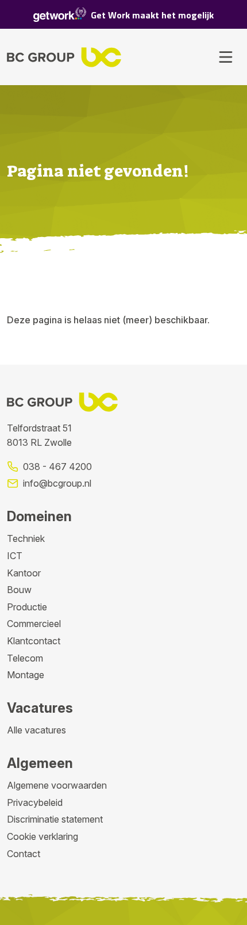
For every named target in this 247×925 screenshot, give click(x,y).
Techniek (26, 538)
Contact (23, 853)
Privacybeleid (35, 802)
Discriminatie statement (55, 819)
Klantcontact (33, 641)
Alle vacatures (36, 730)
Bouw (19, 589)
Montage (25, 675)
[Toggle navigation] (225, 57)
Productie (27, 607)
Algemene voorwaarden (57, 785)
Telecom (25, 658)
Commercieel (34, 623)
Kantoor (24, 573)
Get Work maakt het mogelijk (152, 15)
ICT (14, 555)
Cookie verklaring (42, 836)
